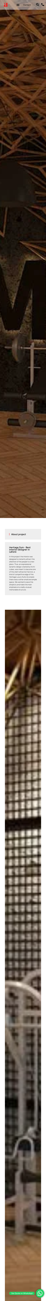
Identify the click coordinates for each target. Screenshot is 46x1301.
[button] (18, 5)
